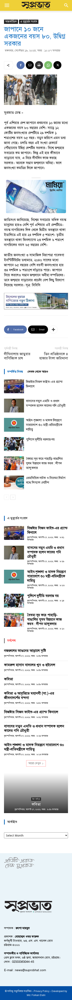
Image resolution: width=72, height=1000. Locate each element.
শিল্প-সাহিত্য (36, 799)
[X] (57, 65)
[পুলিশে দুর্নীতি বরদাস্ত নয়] (14, 444)
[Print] (39, 65)
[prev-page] (6, 497)
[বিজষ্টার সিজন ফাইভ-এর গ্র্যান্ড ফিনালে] (14, 386)
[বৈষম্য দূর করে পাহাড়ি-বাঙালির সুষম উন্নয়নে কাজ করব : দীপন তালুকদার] (14, 463)
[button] (6, 5)
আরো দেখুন (34, 763)
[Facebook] (21, 65)
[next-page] (12, 497)
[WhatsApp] (48, 65)
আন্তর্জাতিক (11, 21)
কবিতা (8, 679)
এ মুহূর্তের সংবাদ (28, 21)
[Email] (30, 65)
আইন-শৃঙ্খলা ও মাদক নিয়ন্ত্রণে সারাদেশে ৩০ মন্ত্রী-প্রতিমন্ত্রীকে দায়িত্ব (44, 424)
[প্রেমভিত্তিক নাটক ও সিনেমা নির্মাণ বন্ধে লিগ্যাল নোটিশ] (14, 482)
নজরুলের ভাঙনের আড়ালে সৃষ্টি (25, 650)
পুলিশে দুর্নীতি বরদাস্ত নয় (40, 440)
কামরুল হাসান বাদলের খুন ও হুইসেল (29, 665)
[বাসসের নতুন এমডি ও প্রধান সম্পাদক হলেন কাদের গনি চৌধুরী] (14, 405)
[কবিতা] (36, 793)
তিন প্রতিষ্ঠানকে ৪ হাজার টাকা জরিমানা (53, 356)
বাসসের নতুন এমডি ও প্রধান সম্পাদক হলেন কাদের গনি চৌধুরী (45, 552)
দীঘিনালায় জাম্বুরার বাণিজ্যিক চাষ (17, 356)
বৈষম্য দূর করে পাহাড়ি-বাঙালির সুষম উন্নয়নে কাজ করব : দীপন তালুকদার (44, 463)
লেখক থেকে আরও (38, 371)
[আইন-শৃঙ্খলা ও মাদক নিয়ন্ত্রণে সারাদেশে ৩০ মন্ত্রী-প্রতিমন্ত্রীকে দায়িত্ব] (14, 425)
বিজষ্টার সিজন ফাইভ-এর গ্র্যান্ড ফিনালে (31, 712)
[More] (53, 330)
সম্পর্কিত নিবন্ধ (15, 371)
